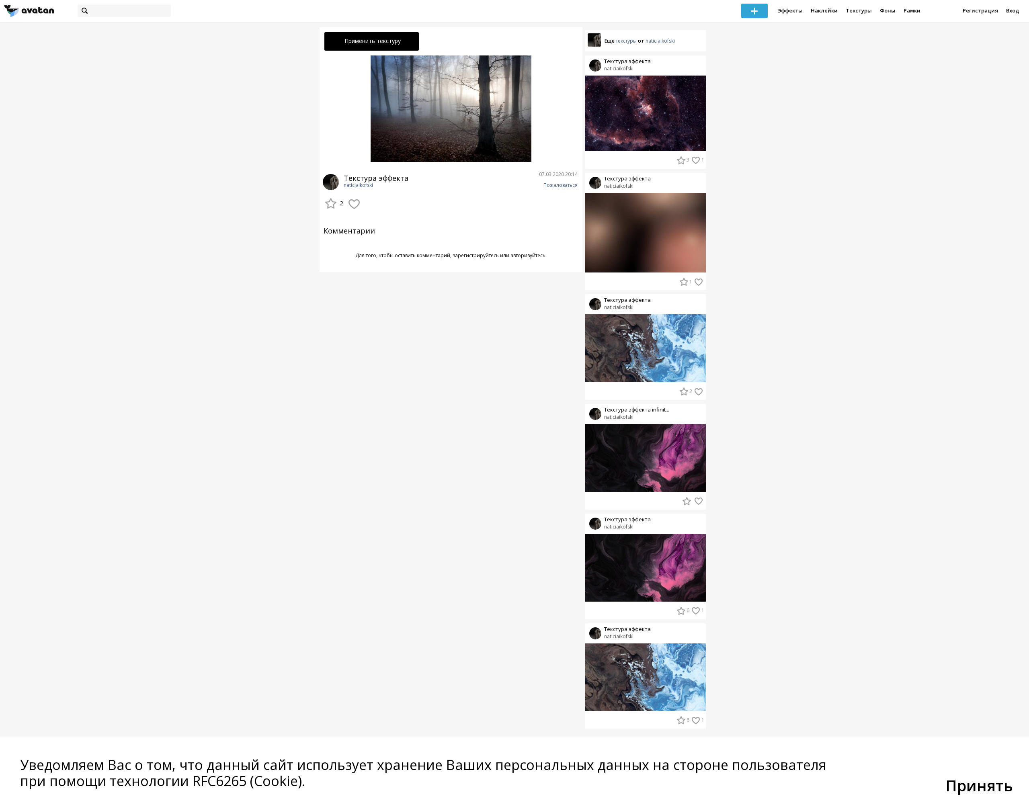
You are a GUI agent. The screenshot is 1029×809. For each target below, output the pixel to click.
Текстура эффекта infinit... (636, 409)
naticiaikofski (358, 185)
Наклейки (824, 10)
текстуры (626, 40)
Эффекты (790, 10)
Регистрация (980, 10)
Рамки (912, 10)
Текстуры (859, 10)
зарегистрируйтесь (476, 255)
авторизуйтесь (527, 255)
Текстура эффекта (627, 61)
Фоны (888, 10)
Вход (1012, 10)
